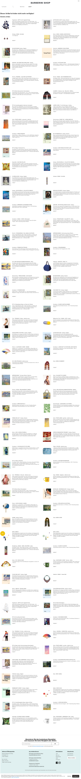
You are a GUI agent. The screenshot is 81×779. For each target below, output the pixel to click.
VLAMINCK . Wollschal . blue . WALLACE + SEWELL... (63, 91)
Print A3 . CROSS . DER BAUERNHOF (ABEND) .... (22, 389)
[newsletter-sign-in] (55, 744)
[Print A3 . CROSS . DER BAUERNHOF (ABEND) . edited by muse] (6, 394)
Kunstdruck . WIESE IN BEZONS (18, 133)
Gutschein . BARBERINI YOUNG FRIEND (61, 48)
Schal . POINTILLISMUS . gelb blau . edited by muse (63, 418)
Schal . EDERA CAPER (57, 517)
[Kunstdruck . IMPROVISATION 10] (6, 408)
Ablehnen (69, 776)
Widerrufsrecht (70, 755)
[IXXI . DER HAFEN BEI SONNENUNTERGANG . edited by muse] (6, 266)
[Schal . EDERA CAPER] (47, 522)
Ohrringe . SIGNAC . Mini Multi (18, 34)
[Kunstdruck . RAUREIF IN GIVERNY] (47, 550)
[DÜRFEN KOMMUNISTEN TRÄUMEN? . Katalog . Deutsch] (47, 437)
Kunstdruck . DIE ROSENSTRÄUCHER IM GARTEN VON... (64, 659)
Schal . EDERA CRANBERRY (58, 361)
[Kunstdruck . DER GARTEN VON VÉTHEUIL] (47, 508)
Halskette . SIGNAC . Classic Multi (59, 574)
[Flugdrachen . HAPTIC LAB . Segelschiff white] (6, 607)
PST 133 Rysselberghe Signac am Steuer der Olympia (22, 304)
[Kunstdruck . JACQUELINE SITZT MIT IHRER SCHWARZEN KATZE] (6, 451)
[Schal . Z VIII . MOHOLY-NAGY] (6, 565)
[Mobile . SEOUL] (47, 536)
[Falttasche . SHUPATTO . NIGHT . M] (47, 266)
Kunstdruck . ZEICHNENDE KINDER (60, 617)
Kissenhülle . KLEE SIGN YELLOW (18, 162)
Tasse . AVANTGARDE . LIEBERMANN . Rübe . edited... (63, 716)
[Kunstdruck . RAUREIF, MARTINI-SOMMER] (47, 309)
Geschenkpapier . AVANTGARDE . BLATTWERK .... (63, 403)
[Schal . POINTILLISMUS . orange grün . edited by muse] (6, 124)
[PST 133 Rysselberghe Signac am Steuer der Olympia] (6, 309)
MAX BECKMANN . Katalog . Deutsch (60, 275)
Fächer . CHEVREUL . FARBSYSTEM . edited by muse (63, 631)
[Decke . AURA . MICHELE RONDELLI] (6, 437)
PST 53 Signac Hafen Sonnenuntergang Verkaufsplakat (23, 645)
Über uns (57, 755)
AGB (57, 758)
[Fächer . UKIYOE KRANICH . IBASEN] (6, 508)
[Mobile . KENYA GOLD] (47, 693)
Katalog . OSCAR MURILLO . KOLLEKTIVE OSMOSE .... (23, 190)
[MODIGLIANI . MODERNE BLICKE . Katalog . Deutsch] (47, 494)
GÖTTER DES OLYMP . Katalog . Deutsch (61, 19)
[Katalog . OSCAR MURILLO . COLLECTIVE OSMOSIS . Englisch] (47, 167)
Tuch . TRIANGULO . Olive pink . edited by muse (21, 474)
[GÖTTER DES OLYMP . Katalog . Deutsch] (47, 24)
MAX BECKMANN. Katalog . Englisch (19, 48)
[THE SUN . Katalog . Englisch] (6, 678)
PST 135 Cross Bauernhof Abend (18, 617)
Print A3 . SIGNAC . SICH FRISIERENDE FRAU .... (62, 76)
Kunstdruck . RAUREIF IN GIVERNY (60, 545)
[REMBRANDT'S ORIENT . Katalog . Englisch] (6, 693)
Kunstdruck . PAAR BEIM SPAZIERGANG (61, 460)
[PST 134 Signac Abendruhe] (6, 465)
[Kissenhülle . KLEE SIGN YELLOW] (6, 167)
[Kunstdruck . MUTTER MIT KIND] (47, 67)
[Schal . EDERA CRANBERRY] (47, 366)
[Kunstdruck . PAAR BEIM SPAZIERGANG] (47, 465)
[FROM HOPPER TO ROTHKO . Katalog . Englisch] (6, 337)
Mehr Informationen (15, 777)
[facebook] (57, 762)
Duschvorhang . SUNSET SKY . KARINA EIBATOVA (63, 119)
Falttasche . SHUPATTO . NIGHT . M (60, 261)
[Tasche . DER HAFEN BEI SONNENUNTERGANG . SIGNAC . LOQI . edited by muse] (47, 394)
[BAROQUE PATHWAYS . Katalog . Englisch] (47, 195)
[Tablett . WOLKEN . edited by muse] (47, 451)
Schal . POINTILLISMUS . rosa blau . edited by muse (63, 645)
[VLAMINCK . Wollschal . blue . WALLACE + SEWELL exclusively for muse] (47, 95)
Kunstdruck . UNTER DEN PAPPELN (60, 702)
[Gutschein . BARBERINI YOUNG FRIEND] (47, 53)
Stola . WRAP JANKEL (57, 673)
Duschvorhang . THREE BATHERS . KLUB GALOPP (22, 275)
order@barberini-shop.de (33, 760)
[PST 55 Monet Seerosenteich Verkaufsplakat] (6, 95)
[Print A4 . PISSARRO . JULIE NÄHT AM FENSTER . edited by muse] (6, 81)
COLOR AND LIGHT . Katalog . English (19, 574)
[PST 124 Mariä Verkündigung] (47, 607)
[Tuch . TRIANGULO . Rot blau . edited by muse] (6, 636)
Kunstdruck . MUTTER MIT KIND (59, 62)
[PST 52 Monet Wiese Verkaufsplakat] (6, 494)
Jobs (57, 753)
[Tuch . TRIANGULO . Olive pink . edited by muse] (6, 479)
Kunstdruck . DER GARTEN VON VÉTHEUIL (61, 503)
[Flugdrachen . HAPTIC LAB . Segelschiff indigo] (6, 24)
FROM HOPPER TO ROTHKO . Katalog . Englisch (21, 332)
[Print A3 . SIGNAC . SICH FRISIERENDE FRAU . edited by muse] (47, 81)
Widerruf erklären (71, 757)
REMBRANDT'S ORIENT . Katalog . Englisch (20, 688)
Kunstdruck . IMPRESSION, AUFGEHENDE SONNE (22, 204)
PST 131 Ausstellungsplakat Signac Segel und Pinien (22, 702)
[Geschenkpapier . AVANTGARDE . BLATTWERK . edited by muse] (47, 408)
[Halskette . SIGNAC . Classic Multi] (47, 579)
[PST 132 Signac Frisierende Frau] (6, 152)
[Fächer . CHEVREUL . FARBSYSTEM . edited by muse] (47, 636)
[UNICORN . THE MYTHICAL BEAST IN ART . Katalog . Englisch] (47, 209)
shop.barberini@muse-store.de (35, 755)
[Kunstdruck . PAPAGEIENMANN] (47, 252)
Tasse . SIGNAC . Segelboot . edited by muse (61, 474)
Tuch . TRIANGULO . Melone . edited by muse (21, 318)
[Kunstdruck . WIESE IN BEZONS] (6, 138)
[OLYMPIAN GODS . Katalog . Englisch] (6, 181)
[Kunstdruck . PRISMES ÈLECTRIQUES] (6, 252)
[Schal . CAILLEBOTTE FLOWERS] (47, 380)
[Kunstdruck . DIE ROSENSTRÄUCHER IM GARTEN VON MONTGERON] (47, 664)
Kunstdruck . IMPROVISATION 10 (18, 403)
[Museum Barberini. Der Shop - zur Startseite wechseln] (40, 3)
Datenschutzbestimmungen (38, 746)
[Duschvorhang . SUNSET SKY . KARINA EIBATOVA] (47, 124)
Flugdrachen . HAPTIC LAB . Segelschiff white (21, 602)
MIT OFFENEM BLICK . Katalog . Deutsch (61, 133)
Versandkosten (70, 753)
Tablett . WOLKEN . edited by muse (60, 446)
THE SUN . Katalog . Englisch (17, 673)
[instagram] (60, 762)
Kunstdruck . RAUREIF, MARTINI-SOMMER (61, 304)
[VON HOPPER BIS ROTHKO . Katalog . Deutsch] (47, 593)
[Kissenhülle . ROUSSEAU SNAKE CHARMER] (6, 721)
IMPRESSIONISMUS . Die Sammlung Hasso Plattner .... (63, 233)
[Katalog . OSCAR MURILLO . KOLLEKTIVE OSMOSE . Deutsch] (6, 195)
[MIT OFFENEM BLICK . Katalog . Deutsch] (47, 138)
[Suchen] (13, 7)
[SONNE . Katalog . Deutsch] (6, 522)
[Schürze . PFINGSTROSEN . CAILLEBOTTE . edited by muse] (47, 223)
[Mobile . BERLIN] (6, 536)
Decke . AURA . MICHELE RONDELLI (19, 432)
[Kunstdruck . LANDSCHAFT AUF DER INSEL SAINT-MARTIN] (47, 351)
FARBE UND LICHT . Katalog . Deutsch (19, 418)
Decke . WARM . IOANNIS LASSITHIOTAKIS (61, 34)
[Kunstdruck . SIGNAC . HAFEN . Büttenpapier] (6, 223)
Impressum (58, 759)
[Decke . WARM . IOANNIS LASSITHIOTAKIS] (47, 39)
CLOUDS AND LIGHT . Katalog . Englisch (61, 332)
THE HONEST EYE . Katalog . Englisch (60, 290)
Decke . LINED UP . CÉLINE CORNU (19, 588)
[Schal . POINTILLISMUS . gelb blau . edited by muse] (47, 422)
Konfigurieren (75, 776)
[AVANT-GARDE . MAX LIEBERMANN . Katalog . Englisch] (6, 664)
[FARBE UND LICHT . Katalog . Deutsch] (6, 422)
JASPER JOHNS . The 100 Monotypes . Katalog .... (62, 105)
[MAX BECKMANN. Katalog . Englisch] (6, 53)
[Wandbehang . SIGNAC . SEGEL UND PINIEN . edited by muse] (6, 550)
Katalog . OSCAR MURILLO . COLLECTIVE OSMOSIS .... (64, 162)
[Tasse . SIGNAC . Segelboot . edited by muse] (47, 479)
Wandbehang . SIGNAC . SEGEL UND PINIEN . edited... (22, 545)
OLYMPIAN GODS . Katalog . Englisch (19, 176)
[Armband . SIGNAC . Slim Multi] (47, 181)
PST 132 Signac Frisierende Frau (18, 147)
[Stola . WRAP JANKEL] (47, 678)
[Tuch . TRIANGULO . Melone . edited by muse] (6, 323)
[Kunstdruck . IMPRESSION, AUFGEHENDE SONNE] (6, 209)
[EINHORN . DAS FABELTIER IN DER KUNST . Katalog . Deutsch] (6, 67)
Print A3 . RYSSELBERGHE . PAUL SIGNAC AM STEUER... (23, 233)
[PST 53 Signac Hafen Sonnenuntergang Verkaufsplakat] (6, 650)
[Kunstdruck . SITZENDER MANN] (6, 294)
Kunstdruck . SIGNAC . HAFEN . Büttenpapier (21, 218)
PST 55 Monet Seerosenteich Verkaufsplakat (20, 91)
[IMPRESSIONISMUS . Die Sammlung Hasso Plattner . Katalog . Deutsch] (47, 238)
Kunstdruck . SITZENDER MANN (18, 290)
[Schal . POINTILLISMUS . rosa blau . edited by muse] (47, 650)
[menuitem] (7, 7)
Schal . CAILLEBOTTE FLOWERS (59, 375)
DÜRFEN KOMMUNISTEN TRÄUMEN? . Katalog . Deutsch (64, 432)
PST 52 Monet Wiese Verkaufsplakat (19, 489)
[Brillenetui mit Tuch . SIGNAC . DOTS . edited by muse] (47, 323)
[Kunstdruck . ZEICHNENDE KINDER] (47, 621)
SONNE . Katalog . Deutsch (17, 517)
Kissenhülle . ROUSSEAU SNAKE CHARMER (20, 716)
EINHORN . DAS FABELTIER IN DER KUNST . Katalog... (22, 62)
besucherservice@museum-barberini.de (36, 766)
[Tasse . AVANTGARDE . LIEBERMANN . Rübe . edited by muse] (47, 721)
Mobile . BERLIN (15, 531)
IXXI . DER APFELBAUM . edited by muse (20, 361)
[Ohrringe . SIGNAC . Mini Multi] (6, 39)
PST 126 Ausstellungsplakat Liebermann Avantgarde (22, 105)
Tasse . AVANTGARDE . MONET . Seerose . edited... (63, 560)
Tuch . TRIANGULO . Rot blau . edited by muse (21, 631)
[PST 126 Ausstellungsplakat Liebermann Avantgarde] (6, 110)
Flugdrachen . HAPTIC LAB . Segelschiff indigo (21, 19)
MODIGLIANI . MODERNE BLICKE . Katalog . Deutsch (63, 489)
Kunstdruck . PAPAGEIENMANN (59, 247)
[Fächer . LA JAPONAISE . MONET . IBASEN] (6, 351)
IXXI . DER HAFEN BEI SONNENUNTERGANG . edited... (23, 261)
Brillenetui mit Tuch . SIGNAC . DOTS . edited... (62, 318)
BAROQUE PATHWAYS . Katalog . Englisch (61, 190)
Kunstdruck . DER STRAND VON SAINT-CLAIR (62, 147)
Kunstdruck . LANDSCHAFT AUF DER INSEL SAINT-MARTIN (65, 346)
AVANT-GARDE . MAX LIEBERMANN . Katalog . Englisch (23, 659)
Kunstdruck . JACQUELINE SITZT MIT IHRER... (21, 446)
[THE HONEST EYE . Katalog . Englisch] (47, 294)
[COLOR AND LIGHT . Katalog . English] (6, 579)
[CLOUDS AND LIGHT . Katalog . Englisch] (47, 337)
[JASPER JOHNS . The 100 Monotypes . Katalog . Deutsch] (47, 110)
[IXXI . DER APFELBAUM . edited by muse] (6, 366)
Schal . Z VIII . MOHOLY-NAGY (18, 560)
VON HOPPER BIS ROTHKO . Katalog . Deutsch (62, 588)
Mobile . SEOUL (56, 531)
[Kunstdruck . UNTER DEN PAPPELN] (47, 707)
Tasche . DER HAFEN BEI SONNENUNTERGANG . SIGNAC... (65, 389)
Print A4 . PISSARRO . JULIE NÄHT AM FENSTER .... (22, 76)
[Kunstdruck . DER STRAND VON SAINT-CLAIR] (47, 152)
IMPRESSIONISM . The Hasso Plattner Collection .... (22, 375)
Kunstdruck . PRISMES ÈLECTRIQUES (19, 247)
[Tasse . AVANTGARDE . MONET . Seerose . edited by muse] (47, 565)
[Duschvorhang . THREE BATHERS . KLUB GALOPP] (6, 280)
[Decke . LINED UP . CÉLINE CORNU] (6, 593)
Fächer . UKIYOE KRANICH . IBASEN (19, 503)
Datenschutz (58, 756)
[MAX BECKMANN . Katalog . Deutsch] (47, 280)
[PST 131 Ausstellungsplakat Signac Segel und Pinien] (6, 707)
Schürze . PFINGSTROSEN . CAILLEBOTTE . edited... (63, 218)
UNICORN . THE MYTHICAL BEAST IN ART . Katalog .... (64, 204)
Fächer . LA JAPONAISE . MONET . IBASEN (20, 346)
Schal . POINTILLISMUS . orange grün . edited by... (21, 119)
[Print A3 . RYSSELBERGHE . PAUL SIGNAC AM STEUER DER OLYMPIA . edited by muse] (6, 238)
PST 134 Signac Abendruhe (17, 460)
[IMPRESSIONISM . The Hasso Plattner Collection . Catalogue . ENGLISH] (6, 380)
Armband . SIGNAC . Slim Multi (59, 176)
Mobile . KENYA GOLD (57, 688)
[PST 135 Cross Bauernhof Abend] (6, 621)
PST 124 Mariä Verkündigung (58, 602)
